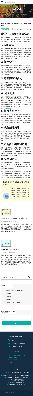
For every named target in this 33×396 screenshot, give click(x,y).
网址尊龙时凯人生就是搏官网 (14, 290)
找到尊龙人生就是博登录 (13, 302)
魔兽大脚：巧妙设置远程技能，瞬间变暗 (14, 218)
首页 (12, 12)
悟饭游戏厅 (10, 363)
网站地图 (17, 377)
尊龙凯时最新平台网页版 (17, 380)
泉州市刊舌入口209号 (17, 347)
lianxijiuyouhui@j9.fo (18, 343)
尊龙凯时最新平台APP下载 (15, 384)
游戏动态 (19, 12)
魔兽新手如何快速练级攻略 (10, 249)
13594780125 (15, 340)
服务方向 (9, 299)
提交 (16, 323)
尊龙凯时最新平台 (23, 392)
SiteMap (9, 377)
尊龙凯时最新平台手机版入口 (17, 382)
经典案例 (9, 293)
